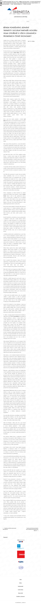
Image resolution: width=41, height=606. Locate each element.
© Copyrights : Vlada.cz (20, 602)
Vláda (21, 579)
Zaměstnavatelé (20, 586)
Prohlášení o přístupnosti (20, 596)
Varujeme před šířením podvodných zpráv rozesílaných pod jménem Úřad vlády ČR (32, 529)
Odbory (33, 41)
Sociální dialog (20, 589)
